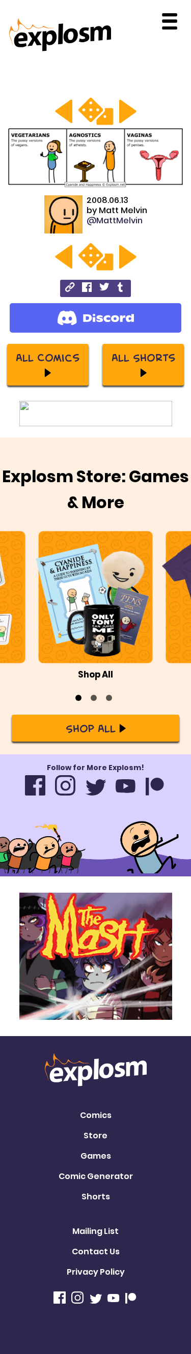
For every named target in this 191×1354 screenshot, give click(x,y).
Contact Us (96, 1251)
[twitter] (104, 288)
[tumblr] (121, 288)
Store (95, 1135)
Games (95, 1156)
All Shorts (143, 357)
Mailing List (95, 1231)
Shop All (91, 727)
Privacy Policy (96, 1272)
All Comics (47, 357)
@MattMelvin (115, 220)
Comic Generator (96, 1176)
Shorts (95, 1196)
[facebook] (87, 288)
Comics (96, 1115)
